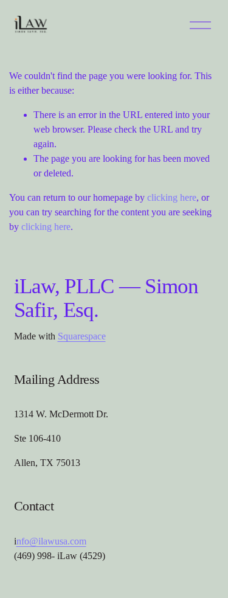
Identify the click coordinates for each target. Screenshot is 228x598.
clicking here (171, 197)
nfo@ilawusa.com (51, 541)
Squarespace (82, 336)
